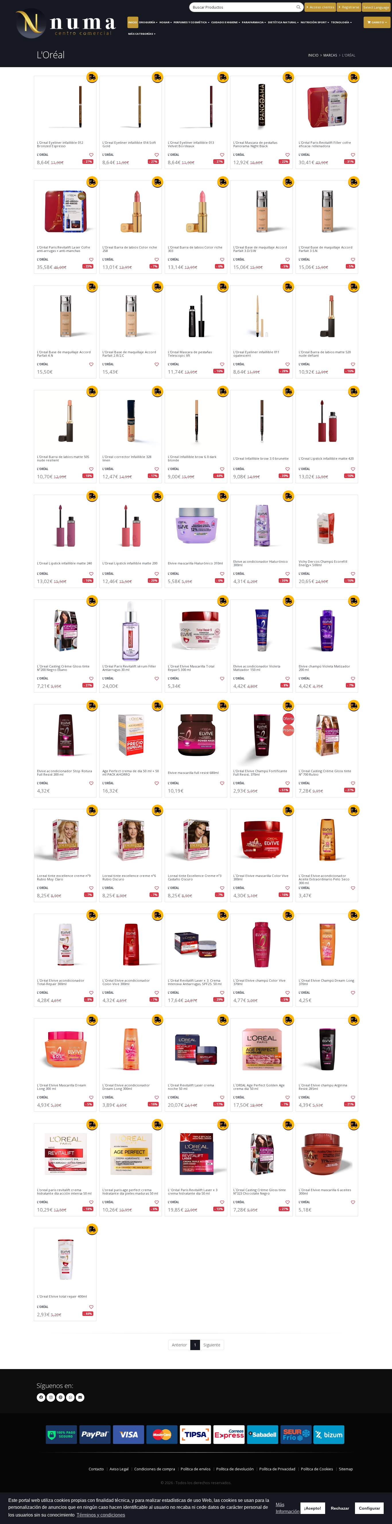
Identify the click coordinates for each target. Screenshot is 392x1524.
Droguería (147, 22)
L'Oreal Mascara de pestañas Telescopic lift (190, 354)
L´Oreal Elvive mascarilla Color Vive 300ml (260, 877)
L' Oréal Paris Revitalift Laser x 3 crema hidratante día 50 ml (192, 1191)
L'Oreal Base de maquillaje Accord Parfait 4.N (64, 354)
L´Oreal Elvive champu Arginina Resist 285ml (323, 1087)
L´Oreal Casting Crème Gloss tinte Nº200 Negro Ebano (63, 668)
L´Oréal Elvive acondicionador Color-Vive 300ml (126, 982)
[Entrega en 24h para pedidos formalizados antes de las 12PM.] (92, 77)
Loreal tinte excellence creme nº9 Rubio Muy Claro (63, 877)
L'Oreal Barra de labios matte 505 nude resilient (63, 458)
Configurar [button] (369, 1508)
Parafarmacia (253, 22)
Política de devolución (235, 1469)
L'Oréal (42, 155)
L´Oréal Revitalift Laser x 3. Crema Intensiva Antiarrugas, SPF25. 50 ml (195, 982)
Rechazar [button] (340, 1508)
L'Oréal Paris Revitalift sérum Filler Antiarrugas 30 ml (129, 668)
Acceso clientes (321, 7)
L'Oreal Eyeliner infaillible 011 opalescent (256, 354)
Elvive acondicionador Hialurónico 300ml (260, 563)
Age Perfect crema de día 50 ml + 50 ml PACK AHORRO (130, 772)
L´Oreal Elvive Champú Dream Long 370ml (326, 982)
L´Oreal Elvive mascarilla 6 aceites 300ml (325, 1191)
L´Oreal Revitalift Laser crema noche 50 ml (191, 1087)
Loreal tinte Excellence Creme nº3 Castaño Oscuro (194, 877)
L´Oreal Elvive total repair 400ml (62, 1296)
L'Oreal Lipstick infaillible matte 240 (64, 563)
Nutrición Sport (314, 22)
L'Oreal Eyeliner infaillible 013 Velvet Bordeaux (191, 144)
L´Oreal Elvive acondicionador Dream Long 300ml (126, 1087)
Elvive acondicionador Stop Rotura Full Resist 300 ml (64, 772)
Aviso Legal (119, 1469)
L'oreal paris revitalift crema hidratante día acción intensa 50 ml (64, 1191)
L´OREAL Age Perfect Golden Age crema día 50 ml (259, 1087)
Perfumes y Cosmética (190, 22)
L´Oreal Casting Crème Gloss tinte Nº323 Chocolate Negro (259, 1191)
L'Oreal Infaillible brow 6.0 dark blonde (192, 458)
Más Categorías (140, 34)
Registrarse (350, 7)
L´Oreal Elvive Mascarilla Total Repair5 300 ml (191, 668)
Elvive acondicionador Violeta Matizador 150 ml (256, 668)
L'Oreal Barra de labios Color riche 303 (195, 249)
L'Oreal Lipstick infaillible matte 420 (326, 458)
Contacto (96, 1469)
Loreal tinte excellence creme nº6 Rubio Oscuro (129, 877)
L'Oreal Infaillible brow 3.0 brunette (261, 458)
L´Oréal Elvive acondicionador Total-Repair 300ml (60, 982)
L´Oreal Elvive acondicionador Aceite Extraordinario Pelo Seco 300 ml (324, 879)
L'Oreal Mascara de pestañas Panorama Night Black (255, 144)
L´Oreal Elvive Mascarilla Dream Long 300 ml (61, 1087)
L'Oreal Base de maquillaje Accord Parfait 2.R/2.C (129, 354)
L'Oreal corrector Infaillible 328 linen (126, 458)
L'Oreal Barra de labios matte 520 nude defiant (325, 354)
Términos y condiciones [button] (101, 1515)
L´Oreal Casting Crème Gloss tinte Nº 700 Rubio (325, 772)
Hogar (165, 22)
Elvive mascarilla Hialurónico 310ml (195, 563)
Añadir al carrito (67, 174)
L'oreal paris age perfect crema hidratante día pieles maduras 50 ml (130, 1191)
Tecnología (340, 22)
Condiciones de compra (154, 1469)
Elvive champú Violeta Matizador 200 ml (324, 668)
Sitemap (346, 1469)
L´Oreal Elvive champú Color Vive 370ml (259, 982)
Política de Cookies (317, 1469)
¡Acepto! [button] (312, 1508)
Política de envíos (196, 1469)
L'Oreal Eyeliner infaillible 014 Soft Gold (129, 144)
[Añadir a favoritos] (90, 155)
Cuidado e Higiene (224, 22)
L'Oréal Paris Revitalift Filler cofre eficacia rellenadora (325, 144)
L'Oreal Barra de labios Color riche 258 (129, 249)
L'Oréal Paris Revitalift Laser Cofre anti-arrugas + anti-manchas (63, 249)
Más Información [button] (288, 1508)
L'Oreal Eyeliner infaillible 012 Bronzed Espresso (60, 144)
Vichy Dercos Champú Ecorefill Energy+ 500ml (323, 563)
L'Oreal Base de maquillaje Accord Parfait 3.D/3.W (260, 249)
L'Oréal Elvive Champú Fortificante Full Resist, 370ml (260, 772)
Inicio (132, 22)
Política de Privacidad (277, 1469)
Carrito (378, 22)
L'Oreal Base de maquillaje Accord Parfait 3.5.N (325, 249)
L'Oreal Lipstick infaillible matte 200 (129, 563)
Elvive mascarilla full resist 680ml (193, 772)
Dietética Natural (282, 22)
